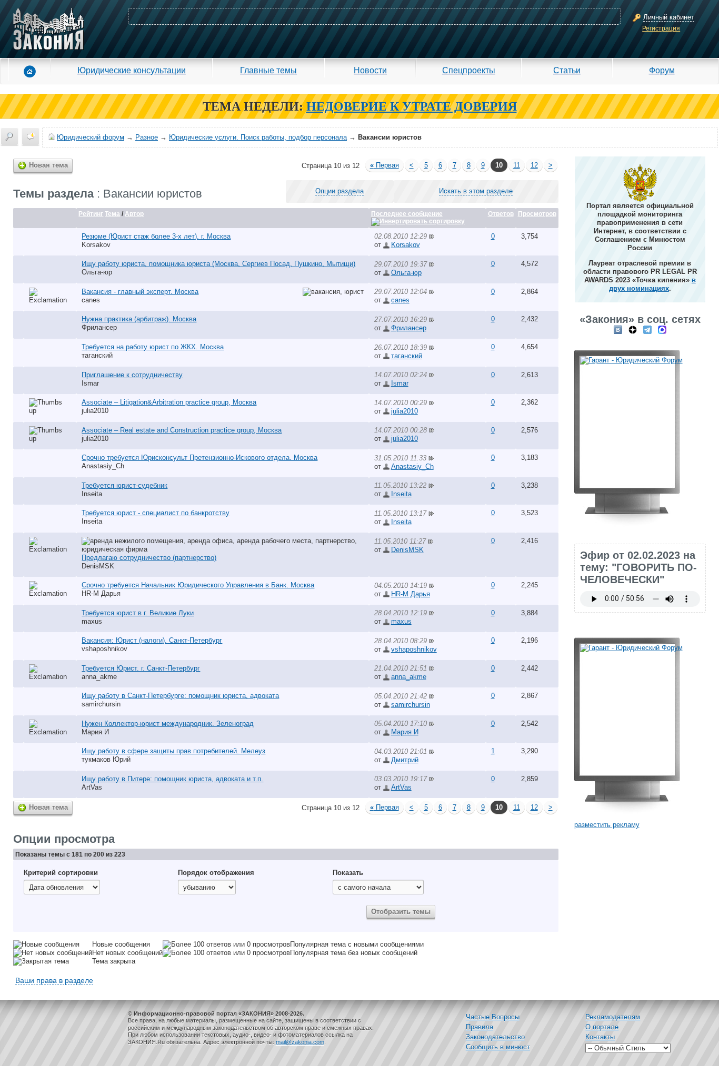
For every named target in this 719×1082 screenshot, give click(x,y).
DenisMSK (98, 566)
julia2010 (95, 411)
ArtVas (92, 787)
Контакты (600, 1037)
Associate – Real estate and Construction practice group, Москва (182, 430)
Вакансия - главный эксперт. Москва (140, 292)
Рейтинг (90, 214)
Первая (384, 165)
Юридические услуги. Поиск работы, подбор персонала (258, 137)
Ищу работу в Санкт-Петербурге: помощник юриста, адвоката (180, 696)
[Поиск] (9, 136)
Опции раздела (339, 191)
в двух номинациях (652, 284)
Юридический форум (90, 137)
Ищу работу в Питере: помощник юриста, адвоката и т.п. (172, 779)
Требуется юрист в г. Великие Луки (138, 613)
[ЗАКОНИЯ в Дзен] (632, 329)
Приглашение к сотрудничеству (132, 375)
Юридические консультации (131, 70)
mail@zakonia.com (300, 1042)
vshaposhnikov (104, 649)
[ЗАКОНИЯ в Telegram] (647, 329)
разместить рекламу (607, 825)
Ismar (90, 383)
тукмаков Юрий (106, 759)
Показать (348, 873)
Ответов (501, 214)
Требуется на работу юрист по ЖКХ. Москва (153, 347)
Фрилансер (99, 327)
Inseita (92, 494)
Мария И (95, 732)
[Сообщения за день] (30, 136)
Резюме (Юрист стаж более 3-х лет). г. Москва (156, 236)
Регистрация (661, 28)
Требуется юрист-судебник (124, 485)
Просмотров (537, 214)
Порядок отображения (216, 873)
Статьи (567, 70)
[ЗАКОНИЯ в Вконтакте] (618, 329)
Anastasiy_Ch (103, 466)
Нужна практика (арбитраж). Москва (139, 319)
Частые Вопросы (493, 1017)
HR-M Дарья (101, 593)
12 (534, 165)
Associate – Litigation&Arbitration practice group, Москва (169, 402)
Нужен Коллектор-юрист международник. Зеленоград (168, 723)
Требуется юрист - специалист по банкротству (155, 513)
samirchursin (101, 704)
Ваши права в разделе (54, 980)
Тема (112, 214)
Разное (146, 137)
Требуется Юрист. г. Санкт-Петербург (141, 668)
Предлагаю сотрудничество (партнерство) (149, 558)
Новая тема (48, 165)
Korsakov (96, 245)
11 (516, 165)
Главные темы (268, 70)
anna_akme (99, 677)
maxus (92, 621)
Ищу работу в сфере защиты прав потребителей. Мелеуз (173, 751)
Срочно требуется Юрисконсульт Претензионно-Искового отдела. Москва (199, 457)
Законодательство (495, 1037)
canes (91, 300)
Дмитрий (404, 760)
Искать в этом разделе (476, 191)
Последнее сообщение (407, 214)
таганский (97, 355)
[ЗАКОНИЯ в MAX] (662, 329)
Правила (479, 1027)
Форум (662, 70)
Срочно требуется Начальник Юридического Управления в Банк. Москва (198, 585)
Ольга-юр (97, 272)
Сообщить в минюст (498, 1047)
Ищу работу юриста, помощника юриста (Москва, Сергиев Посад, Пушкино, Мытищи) (218, 264)
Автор (134, 214)
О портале (601, 1027)
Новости (370, 70)
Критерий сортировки (61, 873)
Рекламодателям (612, 1017)
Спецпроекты (468, 70)
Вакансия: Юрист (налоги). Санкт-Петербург (152, 640)
